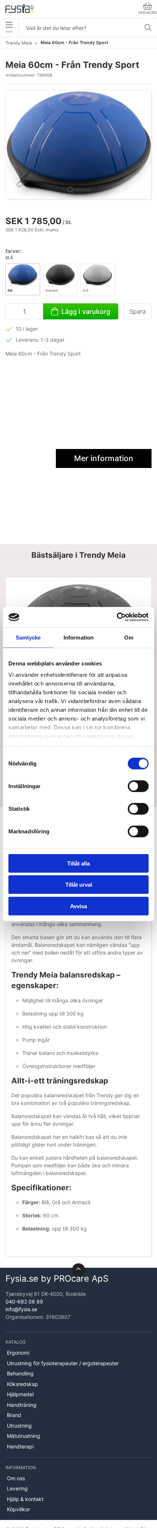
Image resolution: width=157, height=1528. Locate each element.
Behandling (20, 1373)
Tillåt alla (78, 863)
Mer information (103, 458)
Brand (14, 1415)
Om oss (16, 1478)
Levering (17, 1488)
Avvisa (78, 906)
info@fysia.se (21, 1309)
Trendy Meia (18, 43)
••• (9, 32)
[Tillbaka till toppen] (78, 1269)
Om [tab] (128, 637)
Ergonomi (18, 1353)
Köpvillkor (18, 1509)
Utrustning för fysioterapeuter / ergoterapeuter (63, 1363)
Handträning (22, 1405)
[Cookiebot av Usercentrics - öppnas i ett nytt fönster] (117, 617)
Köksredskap (22, 1384)
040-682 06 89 (24, 1301)
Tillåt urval (78, 885)
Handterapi (20, 1446)
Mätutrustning (23, 1436)
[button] (78, 144)
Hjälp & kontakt (25, 1499)
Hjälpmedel (20, 1394)
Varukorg (147, 13)
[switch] (138, 786)
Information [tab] (78, 637)
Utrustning (19, 1426)
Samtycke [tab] (28, 637)
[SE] (19, 9)
